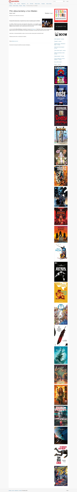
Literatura (11, 3)
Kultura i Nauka (48, 3)
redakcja (10, 490)
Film (15, 3)
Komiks (18, 3)
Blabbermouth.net (15, 41)
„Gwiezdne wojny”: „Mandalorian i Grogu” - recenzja (59, 44)
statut (13, 490)
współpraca (16, 490)
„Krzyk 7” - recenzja (57, 64)
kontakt (20, 490)
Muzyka (20, 5)
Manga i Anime (37, 3)
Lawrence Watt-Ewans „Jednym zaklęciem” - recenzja (59, 59)
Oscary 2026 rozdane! (58, 61)
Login (67, 1)
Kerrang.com (33, 29)
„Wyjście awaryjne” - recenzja (59, 56)
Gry (27, 3)
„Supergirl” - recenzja (57, 41)
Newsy (24, 5)
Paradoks (43, 3)
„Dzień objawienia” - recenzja (59, 38)
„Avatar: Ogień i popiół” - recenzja (59, 50)
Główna (10, 5)
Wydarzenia (23, 3)
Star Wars (31, 3)
